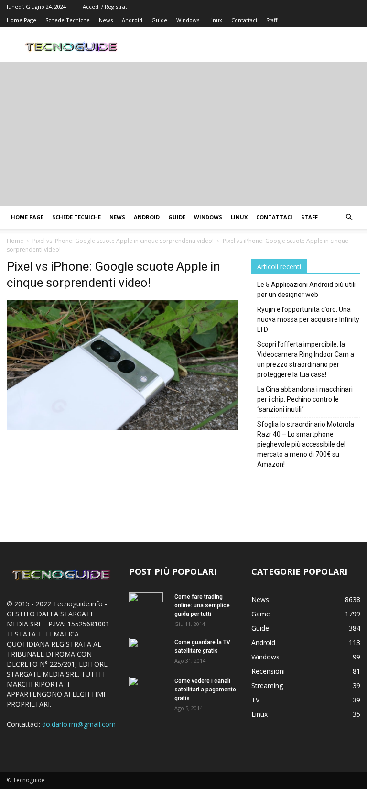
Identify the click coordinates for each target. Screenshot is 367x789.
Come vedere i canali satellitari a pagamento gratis (205, 689)
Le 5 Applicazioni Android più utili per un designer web (306, 289)
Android (132, 19)
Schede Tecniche (67, 19)
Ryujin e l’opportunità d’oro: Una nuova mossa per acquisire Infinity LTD (308, 319)
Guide (159, 19)
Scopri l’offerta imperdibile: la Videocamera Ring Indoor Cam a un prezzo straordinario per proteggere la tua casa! (305, 359)
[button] (348, 217)
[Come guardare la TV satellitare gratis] (148, 650)
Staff (271, 19)
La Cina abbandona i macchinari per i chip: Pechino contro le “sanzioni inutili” (305, 399)
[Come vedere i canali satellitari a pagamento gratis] (148, 689)
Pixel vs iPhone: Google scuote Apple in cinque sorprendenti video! (123, 241)
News (106, 19)
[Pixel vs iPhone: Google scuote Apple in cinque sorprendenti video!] (122, 427)
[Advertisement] (183, 134)
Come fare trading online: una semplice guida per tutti (202, 605)
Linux (215, 19)
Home (15, 241)
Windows (187, 19)
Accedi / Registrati (106, 6)
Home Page (21, 19)
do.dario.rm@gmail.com (79, 724)
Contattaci (244, 19)
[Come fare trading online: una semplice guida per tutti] (148, 609)
